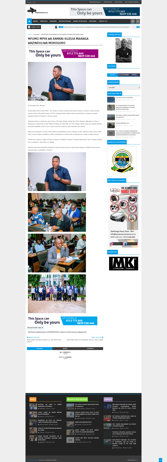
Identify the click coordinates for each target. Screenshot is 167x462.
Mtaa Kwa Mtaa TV (95, 2)
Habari (35, 21)
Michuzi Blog (108, 2)
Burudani (92, 21)
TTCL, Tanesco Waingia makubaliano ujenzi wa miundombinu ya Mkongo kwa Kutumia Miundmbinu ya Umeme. (128, 133)
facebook (90, 348)
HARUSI (33, 399)
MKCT (137, 460)
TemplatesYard (84, 457)
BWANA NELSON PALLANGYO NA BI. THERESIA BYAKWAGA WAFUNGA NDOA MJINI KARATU (50, 438)
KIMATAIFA (108, 399)
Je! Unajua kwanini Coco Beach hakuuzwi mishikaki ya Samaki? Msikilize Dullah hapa (125, 107)
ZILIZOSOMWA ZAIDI (123, 75)
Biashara (53, 21)
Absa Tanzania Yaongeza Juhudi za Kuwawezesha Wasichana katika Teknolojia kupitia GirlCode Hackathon (81, 27)
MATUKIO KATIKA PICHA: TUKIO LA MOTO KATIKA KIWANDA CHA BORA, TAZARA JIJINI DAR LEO (87, 414)
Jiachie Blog (118, 2)
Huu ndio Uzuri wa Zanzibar (124, 97)
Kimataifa (44, 21)
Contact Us (103, 21)
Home (29, 34)
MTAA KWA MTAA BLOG (33, 460)
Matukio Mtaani (65, 21)
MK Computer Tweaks (131, 2)
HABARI (45, 27)
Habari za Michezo (80, 21)
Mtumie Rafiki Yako (35, 328)
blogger (39, 348)
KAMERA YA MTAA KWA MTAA (77, 399)
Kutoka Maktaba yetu (122, 123)
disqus (65, 348)
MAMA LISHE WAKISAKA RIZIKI (83, 422)
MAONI (134, 75)
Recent (112, 75)
